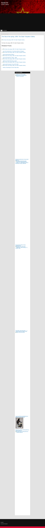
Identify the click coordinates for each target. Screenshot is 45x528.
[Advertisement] (22, 21)
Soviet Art (4, 3)
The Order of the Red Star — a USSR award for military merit (21, 331)
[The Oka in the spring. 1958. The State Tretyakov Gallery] (13, 39)
